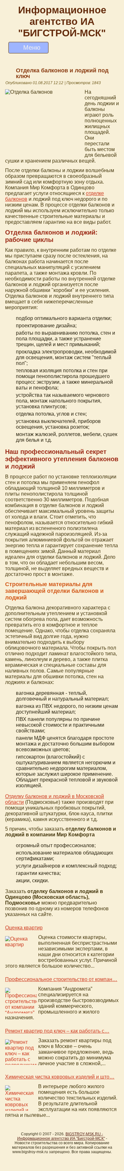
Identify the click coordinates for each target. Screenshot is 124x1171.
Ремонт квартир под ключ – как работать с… (57, 1031)
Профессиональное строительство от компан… (61, 979)
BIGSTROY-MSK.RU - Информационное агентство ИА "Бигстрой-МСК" (61, 1136)
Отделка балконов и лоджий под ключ (62, 73)
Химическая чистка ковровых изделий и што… (59, 1077)
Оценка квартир (24, 927)
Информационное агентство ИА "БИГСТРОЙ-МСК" (62, 21)
